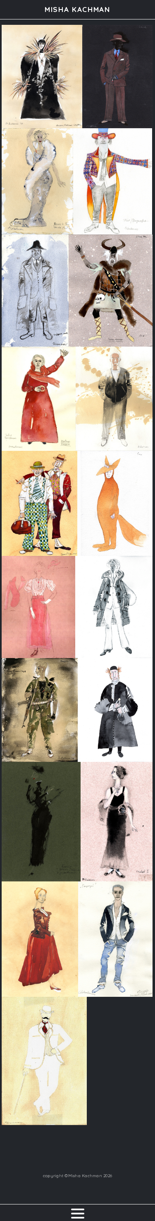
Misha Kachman (77, 9)
